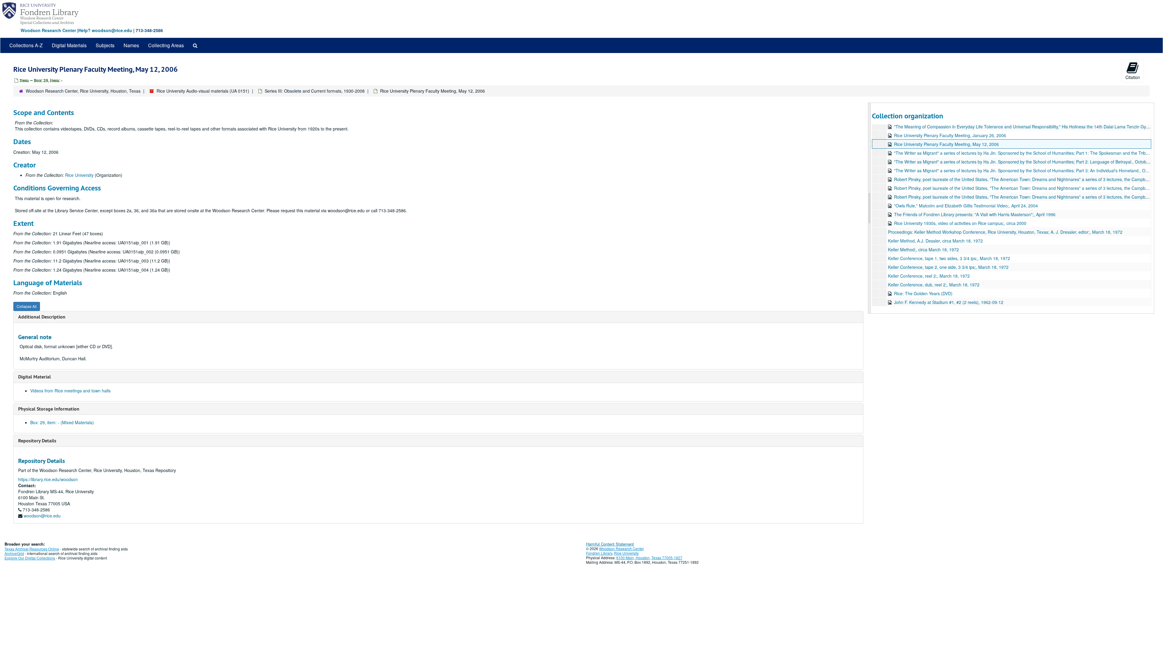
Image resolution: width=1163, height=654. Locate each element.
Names (131, 45)
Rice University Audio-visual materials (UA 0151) (203, 91)
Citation (1132, 77)
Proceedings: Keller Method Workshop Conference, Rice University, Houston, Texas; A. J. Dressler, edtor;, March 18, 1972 (1005, 232)
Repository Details (37, 441)
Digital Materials (69, 45)
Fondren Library (599, 553)
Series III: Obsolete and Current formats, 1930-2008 (315, 91)
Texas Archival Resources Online (32, 548)
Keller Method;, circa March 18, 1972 (923, 249)
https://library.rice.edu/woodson (48, 479)
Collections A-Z (26, 45)
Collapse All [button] (27, 306)
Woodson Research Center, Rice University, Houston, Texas (83, 91)
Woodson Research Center (48, 30)
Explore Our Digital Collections (30, 557)
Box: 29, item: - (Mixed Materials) (62, 422)
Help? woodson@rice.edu (105, 30)
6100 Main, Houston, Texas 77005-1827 (649, 557)
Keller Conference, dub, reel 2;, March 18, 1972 (933, 285)
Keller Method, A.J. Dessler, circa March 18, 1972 (935, 241)
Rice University (79, 175)
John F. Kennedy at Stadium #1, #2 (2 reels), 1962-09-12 (948, 302)
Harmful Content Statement (610, 544)
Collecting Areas (166, 45)
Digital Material (34, 377)
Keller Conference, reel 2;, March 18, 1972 (929, 276)
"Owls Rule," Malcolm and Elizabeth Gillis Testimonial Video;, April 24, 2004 (966, 206)
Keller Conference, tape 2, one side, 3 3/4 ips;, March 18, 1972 (948, 267)
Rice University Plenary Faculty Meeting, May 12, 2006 (946, 144)
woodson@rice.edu (42, 516)
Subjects (105, 45)
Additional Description (41, 317)
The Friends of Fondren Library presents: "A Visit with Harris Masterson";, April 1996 (974, 214)
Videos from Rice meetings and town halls (70, 391)
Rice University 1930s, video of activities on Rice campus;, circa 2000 (960, 223)
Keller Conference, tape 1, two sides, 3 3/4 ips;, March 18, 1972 (949, 258)
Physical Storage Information (48, 409)
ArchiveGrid (14, 553)
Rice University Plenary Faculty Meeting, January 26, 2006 (950, 135)
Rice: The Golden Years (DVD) (923, 293)
